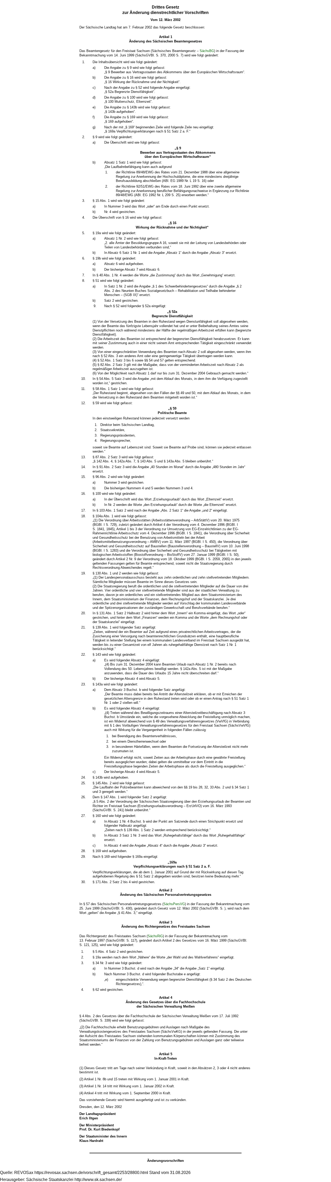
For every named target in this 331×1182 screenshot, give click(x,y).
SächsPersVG (174, 904)
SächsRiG (155, 936)
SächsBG (207, 51)
